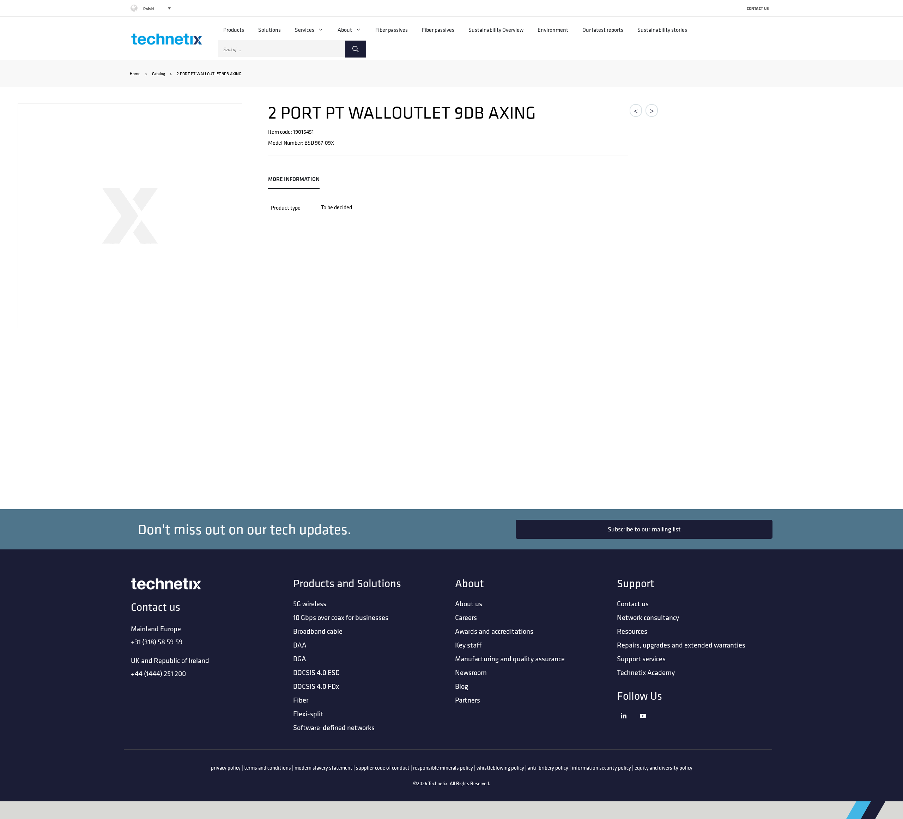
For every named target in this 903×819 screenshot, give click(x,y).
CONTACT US (758, 8)
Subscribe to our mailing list (644, 529)
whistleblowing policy (500, 767)
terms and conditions (267, 767)
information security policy (601, 767)
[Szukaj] (355, 49)
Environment (553, 29)
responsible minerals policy (443, 767)
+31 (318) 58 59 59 (157, 641)
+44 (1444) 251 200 (158, 673)
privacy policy (226, 767)
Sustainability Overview (495, 29)
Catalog (158, 73)
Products (233, 29)
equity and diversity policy (663, 767)
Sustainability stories (662, 29)
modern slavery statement (323, 767)
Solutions (269, 29)
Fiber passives (391, 29)
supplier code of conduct (383, 767)
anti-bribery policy (548, 767)
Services (304, 29)
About (345, 29)
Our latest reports (602, 29)
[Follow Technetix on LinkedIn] (628, 724)
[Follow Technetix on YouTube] (648, 724)
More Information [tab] (294, 179)
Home (135, 73)
